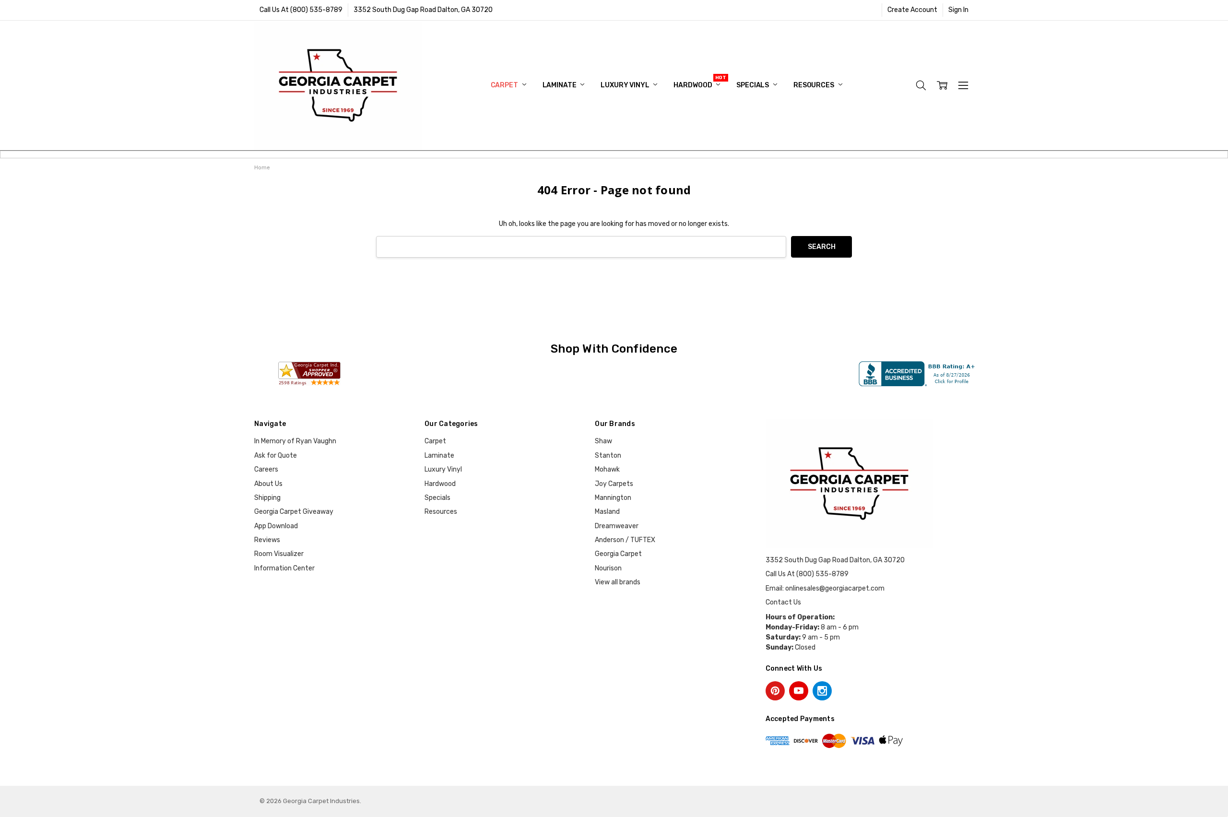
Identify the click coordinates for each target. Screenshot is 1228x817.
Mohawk (607, 469)
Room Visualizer (279, 554)
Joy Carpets (614, 484)
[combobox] (581, 247)
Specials (753, 85)
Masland (607, 512)
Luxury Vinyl (625, 85)
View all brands (617, 582)
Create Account (912, 10)
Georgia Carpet (618, 554)
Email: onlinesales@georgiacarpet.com (825, 588)
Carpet (505, 85)
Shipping (267, 498)
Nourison (608, 568)
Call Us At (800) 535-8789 (301, 10)
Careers (266, 469)
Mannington (613, 498)
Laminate (560, 85)
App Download (276, 526)
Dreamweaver (616, 526)
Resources (814, 85)
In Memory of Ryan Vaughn (295, 441)
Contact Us (783, 602)
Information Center (284, 568)
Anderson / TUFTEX (625, 540)
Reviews (267, 540)
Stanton (608, 455)
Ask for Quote (275, 455)
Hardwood (693, 85)
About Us (268, 484)
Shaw (603, 441)
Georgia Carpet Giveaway (293, 512)
